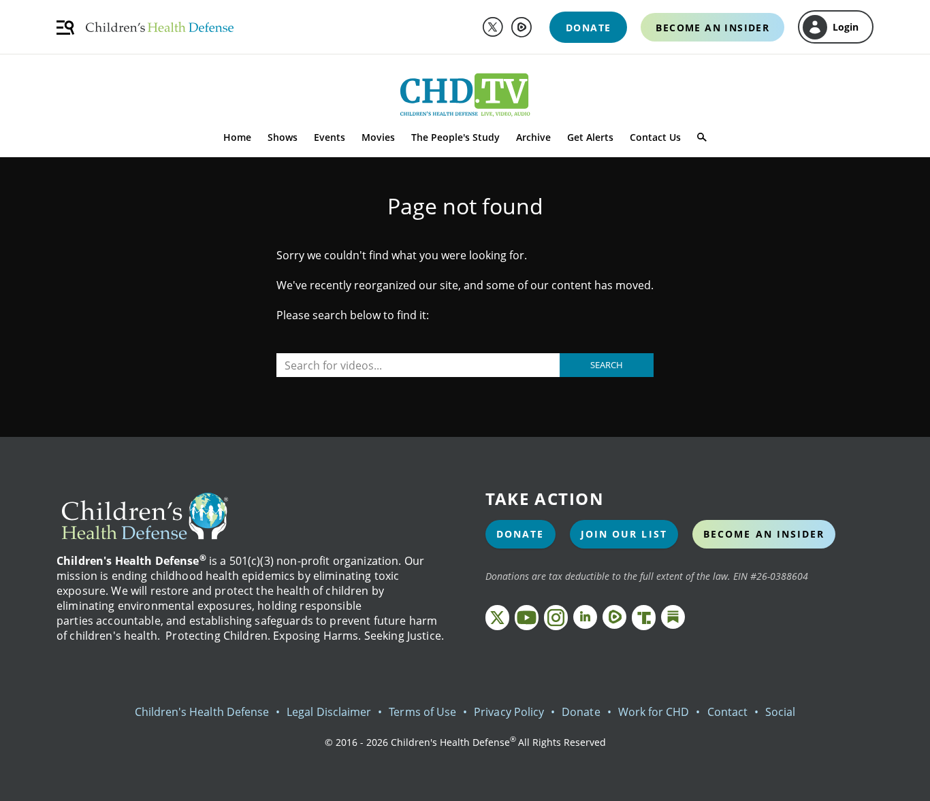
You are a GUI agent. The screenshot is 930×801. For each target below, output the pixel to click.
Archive (533, 137)
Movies (378, 137)
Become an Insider (764, 533)
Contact (727, 711)
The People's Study (455, 137)
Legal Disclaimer (329, 711)
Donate (520, 533)
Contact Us (655, 137)
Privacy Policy (509, 711)
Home (237, 137)
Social (780, 711)
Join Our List (624, 533)
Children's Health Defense (202, 711)
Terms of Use (422, 711)
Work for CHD (654, 711)
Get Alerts (590, 137)
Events (329, 137)
